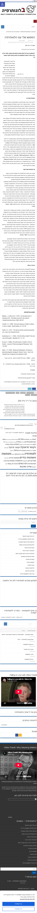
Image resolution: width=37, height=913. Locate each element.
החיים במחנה (29, 444)
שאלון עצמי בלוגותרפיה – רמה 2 (16, 881)
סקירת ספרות (31, 565)
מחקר (16, 454)
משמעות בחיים (28, 457)
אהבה (34, 439)
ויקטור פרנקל (15, 447)
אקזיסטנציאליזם (30, 442)
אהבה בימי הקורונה (28, 649)
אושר (30, 439)
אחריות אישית (14, 439)
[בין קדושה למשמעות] (35, 644)
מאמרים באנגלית (30, 559)
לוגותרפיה (30, 454)
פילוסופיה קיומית (10, 393)
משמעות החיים (14, 458)
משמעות (23, 393)
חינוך (31, 450)
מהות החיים (21, 454)
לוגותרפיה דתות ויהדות (28, 551)
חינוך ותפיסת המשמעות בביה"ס (26, 539)
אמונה (4, 439)
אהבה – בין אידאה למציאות (26, 889)
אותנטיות (26, 439)
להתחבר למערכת (18, 432)
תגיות (23, 631)
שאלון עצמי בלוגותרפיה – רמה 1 (25, 639)
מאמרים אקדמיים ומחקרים (27, 556)
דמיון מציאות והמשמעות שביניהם (24, 424)
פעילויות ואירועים (29, 571)
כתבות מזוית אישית (25, 32)
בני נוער (7, 442)
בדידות (22, 442)
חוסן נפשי (6, 448)
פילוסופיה (25, 461)
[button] (2, 4)
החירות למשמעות (29, 659)
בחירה (18, 442)
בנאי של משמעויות (9, 428)
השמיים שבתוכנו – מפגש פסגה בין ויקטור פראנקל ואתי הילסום (17, 634)
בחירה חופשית (12, 442)
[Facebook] (16, 735)
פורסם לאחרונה (31, 631)
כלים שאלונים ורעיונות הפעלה (26, 545)
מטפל (13, 454)
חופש (34, 450)
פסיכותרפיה (32, 464)
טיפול (16, 450)
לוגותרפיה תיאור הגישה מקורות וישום (16, 42)
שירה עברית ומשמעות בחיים (27, 574)
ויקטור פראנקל (28, 447)
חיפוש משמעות (26, 450)
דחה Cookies (18, 909)
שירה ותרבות (25, 466)
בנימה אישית (30, 393)
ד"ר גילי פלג (30, 40)
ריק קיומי (11, 463)
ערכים (30, 461)
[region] (18, 902)
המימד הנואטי (23, 444)
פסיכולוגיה (7, 461)
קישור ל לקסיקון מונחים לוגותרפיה (26, 378)
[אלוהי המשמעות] (35, 654)
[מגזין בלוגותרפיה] (18, 9)
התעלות (16, 444)
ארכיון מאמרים (32, 511)
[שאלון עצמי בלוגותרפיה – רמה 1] (35, 639)
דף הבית (33, 32)
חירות (19, 450)
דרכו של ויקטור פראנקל (28, 536)
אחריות (21, 439)
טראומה (11, 450)
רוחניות (27, 395)
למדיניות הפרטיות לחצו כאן (27, 899)
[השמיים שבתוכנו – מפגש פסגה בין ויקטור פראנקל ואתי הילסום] (35, 634)
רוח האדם (34, 395)
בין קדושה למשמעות (28, 644)
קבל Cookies (18, 904)
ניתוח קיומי (6, 458)
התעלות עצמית (10, 444)
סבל (18, 393)
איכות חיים (8, 439)
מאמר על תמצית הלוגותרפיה (27, 374)
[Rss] (20, 735)
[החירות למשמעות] (35, 659)
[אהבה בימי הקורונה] (35, 649)
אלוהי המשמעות (29, 654)
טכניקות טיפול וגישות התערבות (26, 542)
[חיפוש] (2, 26)
